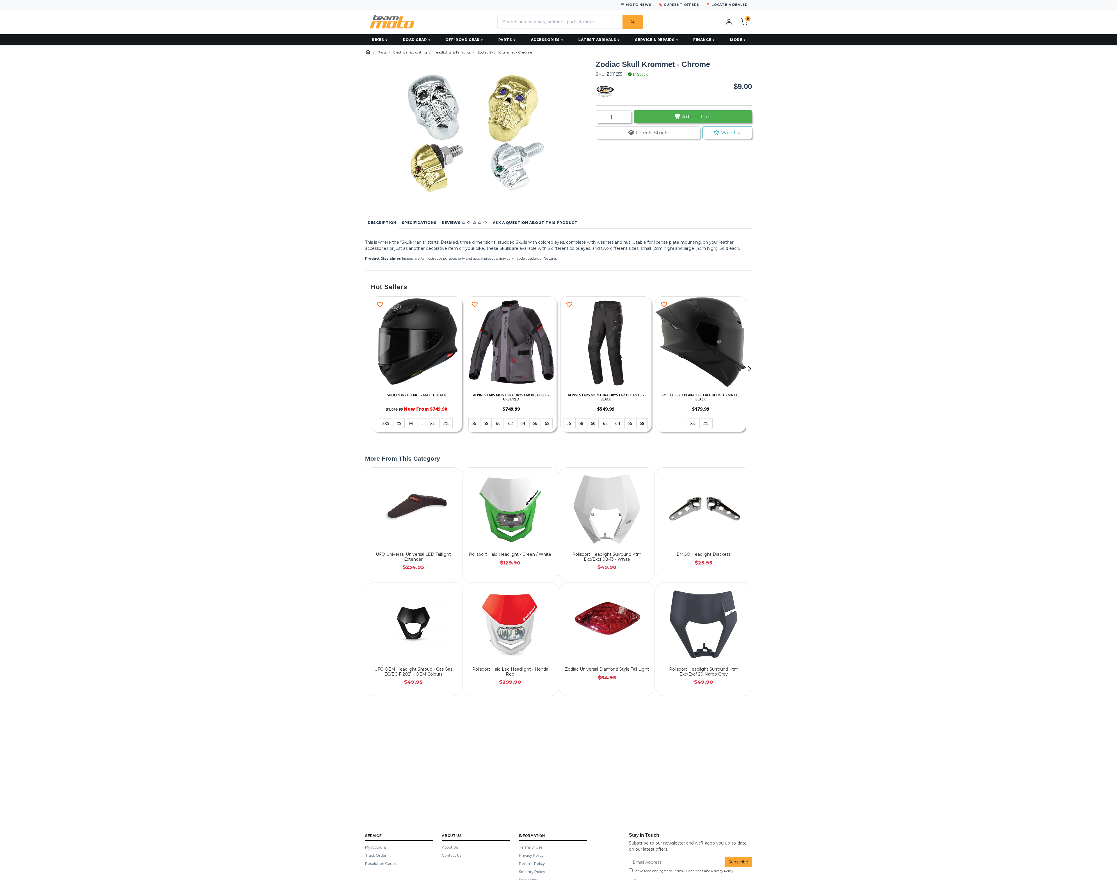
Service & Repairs (655, 40)
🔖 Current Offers (679, 5)
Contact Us (451, 855)
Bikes (378, 40)
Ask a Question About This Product (535, 222)
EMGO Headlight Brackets (703, 554)
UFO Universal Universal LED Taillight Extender (413, 557)
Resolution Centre (381, 863)
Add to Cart (696, 116)
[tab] (382, 223)
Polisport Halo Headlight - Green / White (510, 554)
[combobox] (559, 22)
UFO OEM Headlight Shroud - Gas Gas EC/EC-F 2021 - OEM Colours (413, 672)
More (736, 40)
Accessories (545, 40)
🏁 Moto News (636, 5)
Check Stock (651, 132)
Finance (702, 40)
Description (382, 222)
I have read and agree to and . (683, 871)
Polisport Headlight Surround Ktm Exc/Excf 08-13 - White (606, 557)
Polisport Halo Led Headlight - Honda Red (510, 672)
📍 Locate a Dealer (727, 5)
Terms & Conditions (688, 871)
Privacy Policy (531, 855)
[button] (727, 132)
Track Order (376, 855)
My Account (375, 847)
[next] (749, 368)
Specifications (419, 222)
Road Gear (415, 40)
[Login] (728, 21)
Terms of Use (531, 847)
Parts (505, 40)
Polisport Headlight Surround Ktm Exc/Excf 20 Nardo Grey (703, 672)
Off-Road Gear (462, 40)
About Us (450, 847)
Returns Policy (532, 863)
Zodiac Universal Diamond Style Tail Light (607, 669)
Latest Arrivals (597, 40)
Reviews (452, 222)
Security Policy (532, 872)
